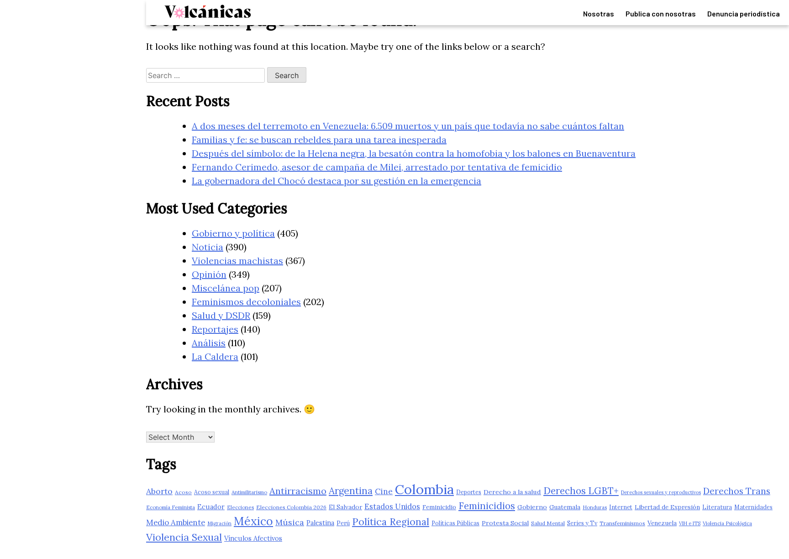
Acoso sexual (211, 492)
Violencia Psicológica (727, 523)
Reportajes (215, 329)
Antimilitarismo (249, 492)
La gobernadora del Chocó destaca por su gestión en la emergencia (336, 180)
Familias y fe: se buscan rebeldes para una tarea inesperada (319, 139)
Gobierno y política (233, 233)
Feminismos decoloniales (246, 301)
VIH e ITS (689, 523)
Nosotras (598, 13)
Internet (620, 507)
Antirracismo (297, 490)
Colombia (424, 489)
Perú (343, 523)
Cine (384, 491)
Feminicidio (439, 507)
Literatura (717, 507)
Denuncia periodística (743, 13)
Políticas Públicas (455, 523)
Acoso (183, 492)
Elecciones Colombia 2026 (291, 507)
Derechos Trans (736, 490)
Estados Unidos (392, 506)
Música (289, 522)
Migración (219, 523)
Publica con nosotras (661, 13)
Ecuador (211, 506)
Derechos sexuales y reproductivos (661, 492)
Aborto (159, 491)
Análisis (209, 342)
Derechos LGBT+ (581, 491)
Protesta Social (505, 523)
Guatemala (564, 507)
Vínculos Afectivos (253, 538)
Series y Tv (582, 523)
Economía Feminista (170, 507)
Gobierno (532, 507)
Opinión (209, 274)
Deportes (468, 492)
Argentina (351, 491)
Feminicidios (486, 506)
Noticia (207, 247)
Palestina (320, 522)
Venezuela (662, 523)
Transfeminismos (622, 523)
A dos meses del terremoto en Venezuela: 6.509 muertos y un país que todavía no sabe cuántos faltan (408, 126)
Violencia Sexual (184, 537)
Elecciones (240, 507)
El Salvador (345, 507)
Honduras (595, 507)
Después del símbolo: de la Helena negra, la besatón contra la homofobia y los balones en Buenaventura (414, 153)
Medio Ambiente (175, 522)
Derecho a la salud (512, 492)
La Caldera (215, 356)
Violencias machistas (237, 260)
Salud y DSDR (221, 315)
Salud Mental (548, 523)
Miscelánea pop (225, 288)
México (253, 521)
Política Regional (390, 521)
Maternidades (753, 507)
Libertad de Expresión (667, 507)
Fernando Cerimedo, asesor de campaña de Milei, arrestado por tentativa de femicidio (377, 167)
